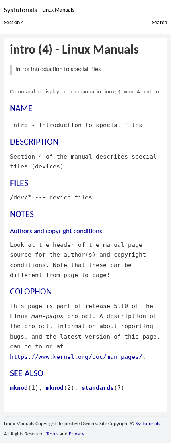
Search (159, 23)
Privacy (76, 434)
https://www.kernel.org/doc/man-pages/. (78, 356)
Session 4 (14, 23)
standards (98, 387)
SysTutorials (20, 10)
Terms (52, 434)
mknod (19, 387)
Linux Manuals (58, 10)
